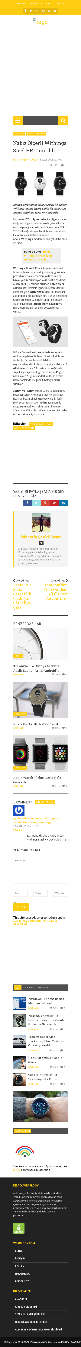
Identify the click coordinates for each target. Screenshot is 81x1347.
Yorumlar (43, 987)
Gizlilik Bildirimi (26, 1306)
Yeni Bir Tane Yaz (45, 801)
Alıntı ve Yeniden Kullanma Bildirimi (38, 1329)
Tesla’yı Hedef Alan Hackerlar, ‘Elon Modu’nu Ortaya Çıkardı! (46, 1041)
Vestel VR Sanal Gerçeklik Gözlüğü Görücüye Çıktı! (22, 596)
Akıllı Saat (19, 133)
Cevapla (17, 829)
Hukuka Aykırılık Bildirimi (31, 1322)
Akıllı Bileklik (61, 1342)
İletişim (61, 3)
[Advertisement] (40, 72)
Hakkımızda (36, 3)
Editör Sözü (22, 1281)
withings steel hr (24, 428)
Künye (49, 3)
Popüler (29, 987)
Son (17, 987)
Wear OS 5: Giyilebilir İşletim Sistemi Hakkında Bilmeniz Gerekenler (46, 1020)
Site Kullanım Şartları (30, 1314)
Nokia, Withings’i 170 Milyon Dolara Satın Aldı (38, 255)
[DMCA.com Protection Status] (19, 1233)
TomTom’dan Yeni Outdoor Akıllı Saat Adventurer (56, 591)
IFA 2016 (40, 133)
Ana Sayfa (22, 3)
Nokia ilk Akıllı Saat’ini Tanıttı (37, 724)
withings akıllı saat (41, 423)
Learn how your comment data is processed (35, 922)
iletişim (17, 1169)
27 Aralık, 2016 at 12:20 (25, 826)
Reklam (19, 1266)
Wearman (18, 674)
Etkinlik (30, 133)
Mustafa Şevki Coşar (25, 159)
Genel (18, 656)
